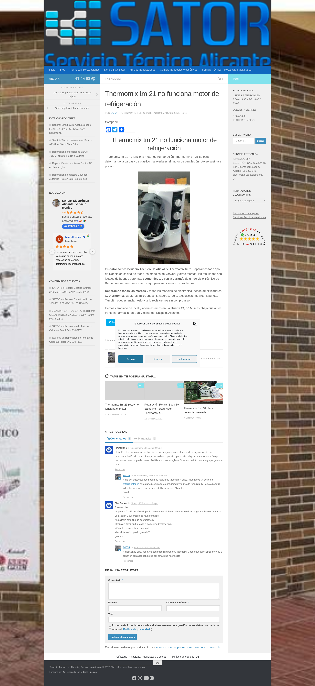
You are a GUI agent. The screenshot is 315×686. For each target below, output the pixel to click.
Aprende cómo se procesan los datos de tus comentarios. (189, 647)
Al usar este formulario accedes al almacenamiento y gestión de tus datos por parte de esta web (165, 627)
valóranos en (71, 226)
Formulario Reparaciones (85, 69)
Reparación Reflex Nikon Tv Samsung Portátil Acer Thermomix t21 (161, 408)
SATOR (114, 113)
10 (220, 385)
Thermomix (113, 78)
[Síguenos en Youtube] (88, 79)
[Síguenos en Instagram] (83, 79)
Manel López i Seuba (77, 237)
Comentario (115, 580)
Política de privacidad (136, 629)
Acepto (131, 359)
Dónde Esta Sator (114, 69)
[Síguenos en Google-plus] (93, 79)
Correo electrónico (177, 602)
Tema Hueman (90, 672)
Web (110, 614)
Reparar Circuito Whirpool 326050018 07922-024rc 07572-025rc (72, 314)
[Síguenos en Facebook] (77, 79)
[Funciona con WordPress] (64, 672)
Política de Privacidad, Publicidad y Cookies (140, 656)
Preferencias (184, 359)
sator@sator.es (131, 484)
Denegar (157, 359)
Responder (120, 469)
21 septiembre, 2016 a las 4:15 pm (150, 475)
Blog (62, 69)
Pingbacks (146, 438)
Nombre (113, 602)
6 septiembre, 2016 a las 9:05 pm (146, 448)
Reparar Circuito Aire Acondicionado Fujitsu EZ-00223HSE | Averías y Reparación (70, 128)
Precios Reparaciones (142, 69)
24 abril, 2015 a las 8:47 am (147, 547)
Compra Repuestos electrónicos (178, 69)
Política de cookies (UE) (186, 656)
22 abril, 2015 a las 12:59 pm (144, 503)
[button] (195, 323)
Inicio (52, 69)
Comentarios (120, 438)
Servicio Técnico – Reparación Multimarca (226, 69)
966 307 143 (249, 170)
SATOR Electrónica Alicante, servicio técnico (75, 204)
